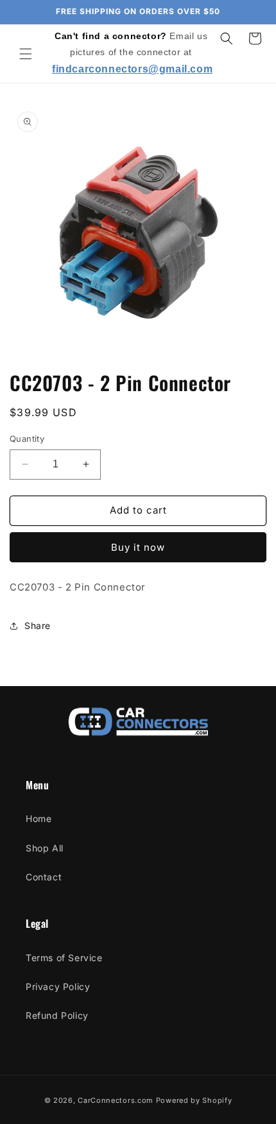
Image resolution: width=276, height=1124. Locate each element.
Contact (44, 876)
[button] (26, 54)
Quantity (27, 438)
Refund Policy (57, 1015)
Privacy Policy (58, 986)
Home (38, 818)
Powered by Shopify (194, 1100)
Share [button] (37, 625)
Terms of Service (64, 957)
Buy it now (138, 547)
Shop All (45, 848)
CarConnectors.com (115, 1100)
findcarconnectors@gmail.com (132, 68)
